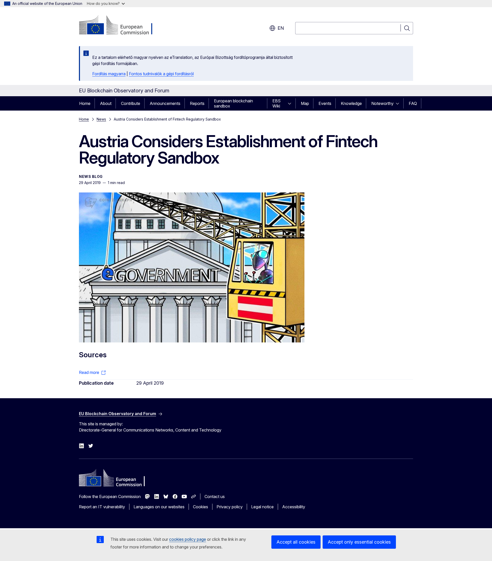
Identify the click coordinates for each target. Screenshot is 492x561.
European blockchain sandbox (233, 103)
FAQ (413, 103)
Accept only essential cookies (359, 542)
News (101, 119)
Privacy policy (230, 506)
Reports (197, 103)
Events (325, 103)
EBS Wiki (276, 103)
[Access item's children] (291, 103)
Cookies (200, 506)
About (105, 103)
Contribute (130, 103)
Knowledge (351, 103)
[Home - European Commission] (120, 25)
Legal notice (262, 506)
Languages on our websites (159, 506)
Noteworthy (382, 103)
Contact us (214, 496)
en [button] (281, 28)
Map (305, 103)
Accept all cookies (295, 542)
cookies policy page (187, 539)
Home (84, 103)
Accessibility (293, 506)
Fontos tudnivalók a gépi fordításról (161, 73)
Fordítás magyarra (109, 73)
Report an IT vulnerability (102, 506)
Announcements (165, 103)
